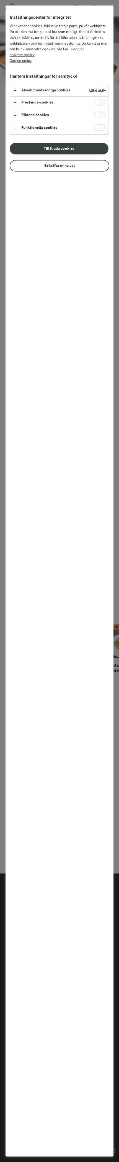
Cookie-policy (21, 61)
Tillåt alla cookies (59, 148)
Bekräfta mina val (59, 165)
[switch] (100, 102)
